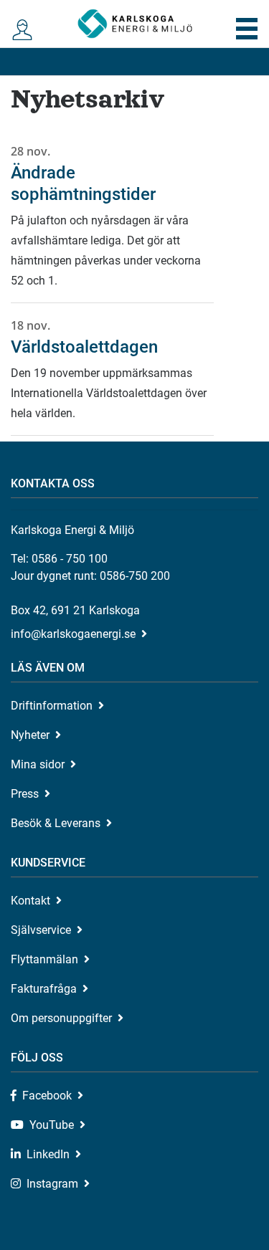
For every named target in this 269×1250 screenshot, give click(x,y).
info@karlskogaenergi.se (73, 634)
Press (25, 794)
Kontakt (30, 900)
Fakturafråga (44, 989)
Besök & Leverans (55, 823)
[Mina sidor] (22, 30)
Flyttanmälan (44, 959)
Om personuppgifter (61, 1018)
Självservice (41, 930)
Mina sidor (38, 764)
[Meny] (247, 28)
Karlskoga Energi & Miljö (134, 23)
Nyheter (30, 735)
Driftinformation (52, 705)
